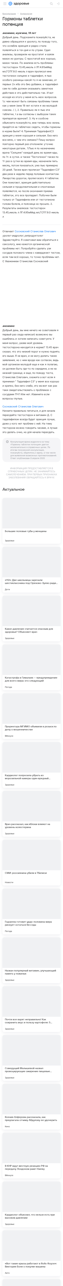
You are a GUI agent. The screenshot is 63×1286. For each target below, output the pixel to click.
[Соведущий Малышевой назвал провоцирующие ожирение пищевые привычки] (31, 1058)
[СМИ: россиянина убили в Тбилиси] (31, 863)
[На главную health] (20, 3)
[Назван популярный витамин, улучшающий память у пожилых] (31, 960)
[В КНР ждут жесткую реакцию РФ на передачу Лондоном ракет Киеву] (31, 1155)
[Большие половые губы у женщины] (31, 521)
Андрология (26, 13)
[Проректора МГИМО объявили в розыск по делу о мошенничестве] (31, 716)
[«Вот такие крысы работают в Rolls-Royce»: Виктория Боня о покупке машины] (31, 1253)
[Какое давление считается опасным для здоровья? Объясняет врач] (31, 618)
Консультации (9, 13)
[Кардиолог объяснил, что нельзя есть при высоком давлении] (31, 1204)
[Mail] (10, 3)
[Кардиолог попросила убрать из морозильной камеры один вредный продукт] (31, 765)
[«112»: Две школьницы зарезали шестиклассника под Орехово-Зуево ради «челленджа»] (31, 570)
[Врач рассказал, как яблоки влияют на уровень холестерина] (31, 814)
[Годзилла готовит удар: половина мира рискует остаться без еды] (31, 911)
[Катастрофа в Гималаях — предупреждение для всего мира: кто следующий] (31, 667)
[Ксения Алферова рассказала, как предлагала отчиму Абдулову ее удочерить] (31, 1107)
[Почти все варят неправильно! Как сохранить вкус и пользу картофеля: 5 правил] (31, 1009)
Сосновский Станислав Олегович (35, 231)
